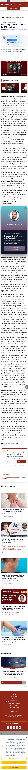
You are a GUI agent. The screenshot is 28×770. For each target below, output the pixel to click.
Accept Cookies (14, 767)
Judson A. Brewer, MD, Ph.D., (10, 548)
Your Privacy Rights (14, 707)
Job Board (14, 700)
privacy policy (8, 466)
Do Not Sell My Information (14, 702)
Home (2, 17)
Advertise (14, 696)
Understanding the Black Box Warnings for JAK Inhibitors (14, 477)
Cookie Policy (13, 755)
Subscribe (20, 461)
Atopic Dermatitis (6, 474)
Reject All (14, 763)
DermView (8, 17)
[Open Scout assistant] (20, 4)
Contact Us (14, 698)
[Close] (26, 737)
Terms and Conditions (14, 703)
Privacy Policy (14, 705)
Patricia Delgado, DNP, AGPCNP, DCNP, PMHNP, (14, 546)
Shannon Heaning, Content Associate (13, 513)
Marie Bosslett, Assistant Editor (11, 581)
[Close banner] (26, 2)
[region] (14, 752)
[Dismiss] (25, 208)
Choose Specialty (12, 8)
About (14, 694)
